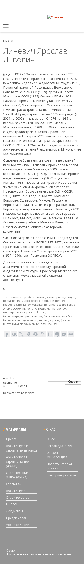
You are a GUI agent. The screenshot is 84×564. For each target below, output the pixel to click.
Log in (74, 382)
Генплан (41, 324)
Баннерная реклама (61, 475)
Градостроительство (17, 305)
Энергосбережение (62, 305)
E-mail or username (10, 382)
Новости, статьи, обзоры (60, 466)
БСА (70, 316)
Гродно (70, 297)
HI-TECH (12, 504)
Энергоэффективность (18, 308)
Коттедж (40, 308)
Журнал (54, 320)
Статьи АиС (14, 484)
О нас (51, 439)
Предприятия (16, 518)
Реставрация (11, 301)
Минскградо (11, 312)
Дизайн (28, 320)
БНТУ (47, 316)
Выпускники (11, 324)
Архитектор (18, 297)
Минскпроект (55, 297)
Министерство (56, 308)
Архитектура (15, 491)
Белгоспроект (12, 320)
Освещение (40, 305)
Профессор (27, 324)
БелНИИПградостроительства (22, 316)
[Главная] (55, 17)
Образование (36, 297)
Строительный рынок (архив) (17, 475)
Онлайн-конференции (57, 455)
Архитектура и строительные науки (21, 448)
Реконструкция (41, 301)
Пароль (24, 386)
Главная (6, 27)
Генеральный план (32, 312)
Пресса (11, 439)
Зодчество (41, 320)
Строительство (17, 497)
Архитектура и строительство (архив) (17, 461)
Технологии (59, 316)
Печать (53, 324)
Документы (14, 511)
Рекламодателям (59, 446)
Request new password (18, 393)
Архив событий (17, 525)
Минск (26, 301)
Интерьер (59, 301)
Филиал (66, 320)
